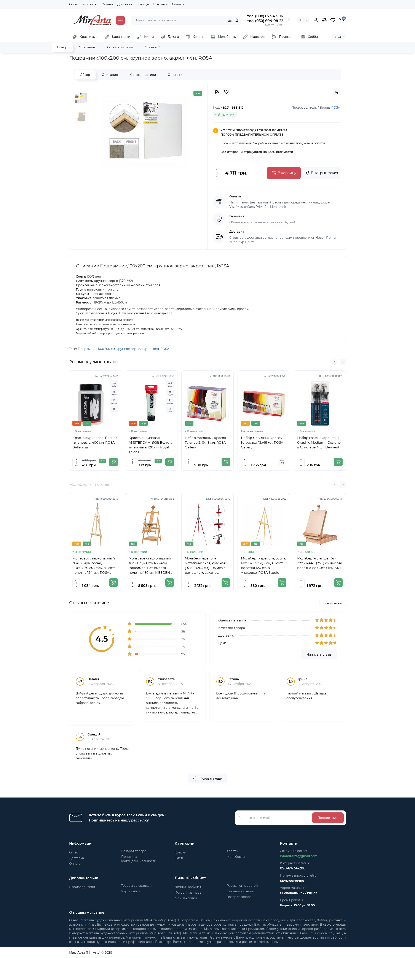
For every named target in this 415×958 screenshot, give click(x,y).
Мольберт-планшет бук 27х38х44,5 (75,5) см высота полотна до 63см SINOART (319, 563)
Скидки (178, 4)
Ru (301, 20)
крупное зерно (128, 349)
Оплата (107, 4)
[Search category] (229, 20)
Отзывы (152, 47)
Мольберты (236, 857)
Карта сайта (130, 891)
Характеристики (120, 47)
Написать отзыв (319, 654)
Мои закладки (186, 898)
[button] (335, 362)
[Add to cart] (113, 462)
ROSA (164, 349)
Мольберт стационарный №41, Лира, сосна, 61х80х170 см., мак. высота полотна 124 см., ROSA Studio (94, 565)
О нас (73, 4)
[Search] (236, 20)
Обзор (62, 47)
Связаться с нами (240, 891)
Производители (82, 887)
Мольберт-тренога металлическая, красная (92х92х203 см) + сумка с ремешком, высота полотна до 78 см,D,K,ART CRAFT (206, 565)
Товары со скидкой (136, 886)
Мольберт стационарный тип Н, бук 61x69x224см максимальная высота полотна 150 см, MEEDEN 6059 (150, 565)
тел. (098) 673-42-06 (265, 16)
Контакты (89, 4)
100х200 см (106, 349)
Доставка (124, 4)
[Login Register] (315, 20)
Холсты (232, 851)
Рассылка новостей (242, 886)
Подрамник (87, 349)
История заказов (188, 892)
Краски (180, 852)
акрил (147, 349)
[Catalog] (120, 20)
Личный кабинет (188, 887)
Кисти (179, 858)
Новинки (160, 4)
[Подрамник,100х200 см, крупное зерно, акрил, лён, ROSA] (145, 131)
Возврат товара (133, 851)
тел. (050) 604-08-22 (265, 21)
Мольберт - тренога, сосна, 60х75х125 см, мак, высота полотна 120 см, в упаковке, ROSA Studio (263, 565)
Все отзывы (332, 603)
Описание (87, 47)
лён (156, 349)
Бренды (142, 4)
